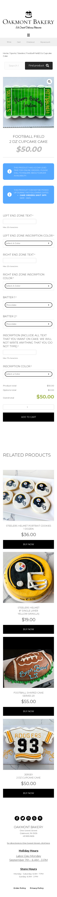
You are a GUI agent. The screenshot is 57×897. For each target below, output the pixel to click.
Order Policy (19, 888)
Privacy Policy (37, 888)
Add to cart (28, 417)
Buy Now (28, 544)
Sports (13, 53)
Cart (19, 42)
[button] (49, 81)
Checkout (31, 42)
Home (6, 53)
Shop (9, 42)
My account (45, 42)
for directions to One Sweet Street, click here (28, 843)
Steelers (21, 53)
